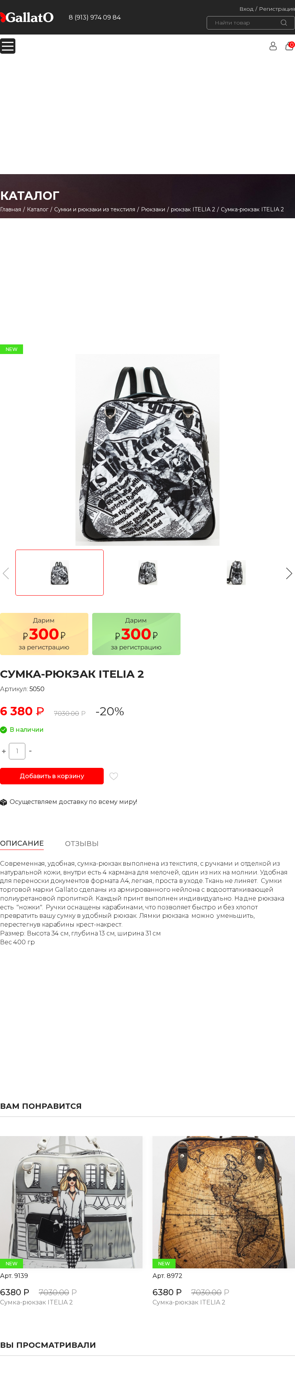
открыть (62, 1202)
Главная (10, 209)
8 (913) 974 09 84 (95, 17)
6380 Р (14, 1292)
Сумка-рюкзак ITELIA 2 (36, 1302)
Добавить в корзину (52, 776)
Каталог (37, 209)
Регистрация (277, 8)
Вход (246, 8)
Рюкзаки (153, 209)
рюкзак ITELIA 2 (193, 209)
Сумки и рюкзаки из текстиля (94, 209)
